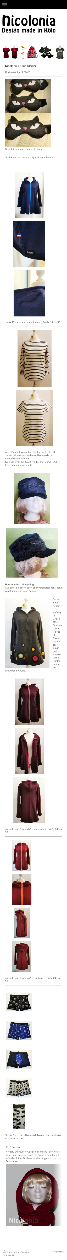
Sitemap (25, 1252)
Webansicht (58, 1252)
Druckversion (13, 1252)
